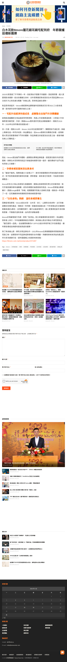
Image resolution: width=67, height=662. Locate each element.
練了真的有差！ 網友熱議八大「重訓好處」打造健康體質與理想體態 (27, 542)
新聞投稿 (47, 654)
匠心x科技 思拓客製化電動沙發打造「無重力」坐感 (23, 490)
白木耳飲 (39, 247)
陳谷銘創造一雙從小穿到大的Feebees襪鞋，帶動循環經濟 (25, 483)
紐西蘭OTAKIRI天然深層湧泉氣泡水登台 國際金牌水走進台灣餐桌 (27, 562)
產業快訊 (26, 633)
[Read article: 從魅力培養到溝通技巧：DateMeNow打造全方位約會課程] (5, 478)
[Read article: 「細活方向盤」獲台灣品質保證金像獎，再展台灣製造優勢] (33, 444)
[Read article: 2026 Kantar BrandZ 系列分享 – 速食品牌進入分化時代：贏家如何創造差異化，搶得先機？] (56, 306)
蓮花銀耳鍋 (52, 247)
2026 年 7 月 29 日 (29, 321)
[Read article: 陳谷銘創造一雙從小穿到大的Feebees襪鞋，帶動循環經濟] (5, 484)
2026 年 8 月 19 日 (29, 295)
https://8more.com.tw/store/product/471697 (19, 241)
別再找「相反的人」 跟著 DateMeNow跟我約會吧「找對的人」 (55, 291)
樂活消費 (5, 286)
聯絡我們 (11, 654)
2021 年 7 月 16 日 (15, 485)
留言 (4, 337)
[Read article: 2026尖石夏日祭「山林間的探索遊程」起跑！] (5, 557)
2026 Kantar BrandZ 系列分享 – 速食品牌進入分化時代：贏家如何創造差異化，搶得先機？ (56, 317)
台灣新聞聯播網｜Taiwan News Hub (14, 658)
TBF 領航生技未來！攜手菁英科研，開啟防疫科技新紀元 (24, 496)
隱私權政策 (28, 654)
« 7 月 (3, 618)
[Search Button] (64, 2)
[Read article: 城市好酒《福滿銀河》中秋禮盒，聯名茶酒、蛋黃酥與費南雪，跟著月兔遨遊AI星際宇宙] (12, 306)
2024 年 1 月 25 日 (8, 465)
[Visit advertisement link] (33, 14)
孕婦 (20, 247)
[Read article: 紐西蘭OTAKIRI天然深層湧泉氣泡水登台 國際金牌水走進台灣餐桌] (12, 281)
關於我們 (4, 654)
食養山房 (59, 247)
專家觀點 (8, 26)
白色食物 (45, 247)
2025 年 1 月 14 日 (15, 478)
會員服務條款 (19, 654)
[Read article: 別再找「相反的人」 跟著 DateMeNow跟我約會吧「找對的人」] (56, 281)
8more (8, 247)
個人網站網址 (38, 367)
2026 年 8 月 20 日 (7, 293)
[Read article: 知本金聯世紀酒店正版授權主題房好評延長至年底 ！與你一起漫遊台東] (34, 306)
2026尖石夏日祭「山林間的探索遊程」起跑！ (21, 555)
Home (3, 26)
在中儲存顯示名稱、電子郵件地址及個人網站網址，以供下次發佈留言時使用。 (27, 375)
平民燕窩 (32, 247)
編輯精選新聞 (48, 625)
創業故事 (4, 628)
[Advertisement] (33, 262)
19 (24, 607)
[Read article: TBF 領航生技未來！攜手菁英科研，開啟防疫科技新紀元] (5, 498)
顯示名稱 (5, 359)
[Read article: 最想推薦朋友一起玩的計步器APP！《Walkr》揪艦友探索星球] (5, 471)
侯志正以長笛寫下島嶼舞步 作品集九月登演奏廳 (22, 535)
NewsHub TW (9, 37)
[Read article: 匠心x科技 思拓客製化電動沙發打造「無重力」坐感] (5, 491)
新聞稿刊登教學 (38, 654)
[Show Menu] (3, 2)
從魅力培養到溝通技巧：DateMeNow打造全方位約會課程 (24, 476)
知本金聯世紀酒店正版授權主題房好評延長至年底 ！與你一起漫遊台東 (34, 317)
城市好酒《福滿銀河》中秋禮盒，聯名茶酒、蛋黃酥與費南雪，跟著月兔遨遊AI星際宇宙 (12, 317)
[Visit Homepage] (33, 2)
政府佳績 (26, 625)
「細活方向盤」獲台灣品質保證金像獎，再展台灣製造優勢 (19, 463)
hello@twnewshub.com (13, 645)
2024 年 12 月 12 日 (15, 498)
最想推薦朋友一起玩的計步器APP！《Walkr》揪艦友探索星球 (26, 469)
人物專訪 (4, 625)
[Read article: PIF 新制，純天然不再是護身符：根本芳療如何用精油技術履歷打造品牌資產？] (34, 281)
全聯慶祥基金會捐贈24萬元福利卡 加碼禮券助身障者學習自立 (26, 549)
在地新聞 (4, 630)
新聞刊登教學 (27, 628)
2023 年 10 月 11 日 (15, 492)
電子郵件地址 (6, 367)
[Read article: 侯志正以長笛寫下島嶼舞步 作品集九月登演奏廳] (5, 537)
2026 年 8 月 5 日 (50, 295)
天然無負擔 (14, 247)
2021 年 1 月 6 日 (19, 37)
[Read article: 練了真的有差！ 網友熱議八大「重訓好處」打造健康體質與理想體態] (5, 543)
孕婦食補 (26, 247)
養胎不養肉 (6, 250)
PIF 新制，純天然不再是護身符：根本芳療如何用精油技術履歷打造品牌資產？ (34, 291)
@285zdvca (10, 642)
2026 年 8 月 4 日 (6, 321)
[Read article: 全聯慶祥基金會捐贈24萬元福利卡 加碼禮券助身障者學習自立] (5, 550)
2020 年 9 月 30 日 (15, 471)
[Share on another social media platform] (63, 87)
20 (33, 607)
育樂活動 (47, 628)
